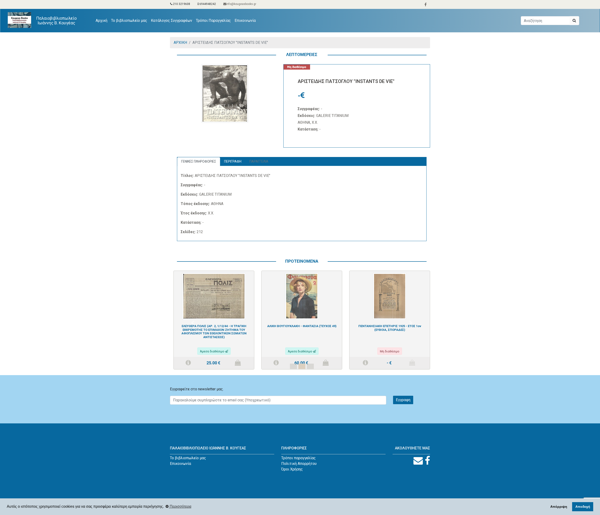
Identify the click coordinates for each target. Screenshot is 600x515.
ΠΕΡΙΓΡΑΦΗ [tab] (232, 161)
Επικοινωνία (245, 20)
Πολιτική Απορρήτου (299, 463)
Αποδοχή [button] (582, 506)
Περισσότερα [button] (180, 506)
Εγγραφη (403, 400)
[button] (192, 323)
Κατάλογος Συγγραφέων (171, 20)
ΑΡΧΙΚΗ (180, 42)
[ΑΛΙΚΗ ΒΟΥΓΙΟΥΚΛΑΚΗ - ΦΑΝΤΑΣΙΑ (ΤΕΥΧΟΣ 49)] (302, 296)
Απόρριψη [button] (558, 506)
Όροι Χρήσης (292, 469)
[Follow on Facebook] (427, 460)
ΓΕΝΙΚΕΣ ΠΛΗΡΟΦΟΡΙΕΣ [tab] (198, 161)
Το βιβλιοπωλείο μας (129, 20)
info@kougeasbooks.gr (241, 4)
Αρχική (102, 20)
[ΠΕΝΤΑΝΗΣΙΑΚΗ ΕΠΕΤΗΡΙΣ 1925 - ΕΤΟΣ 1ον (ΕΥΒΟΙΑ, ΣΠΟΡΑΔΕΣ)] (389, 296)
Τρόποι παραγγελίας (298, 458)
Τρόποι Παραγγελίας (213, 20)
